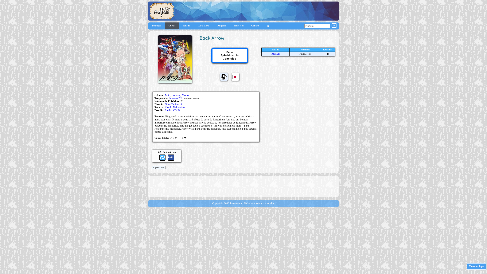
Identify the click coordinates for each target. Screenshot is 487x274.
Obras (172, 25)
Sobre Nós (239, 25)
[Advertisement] (243, 186)
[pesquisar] (334, 25)
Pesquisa (221, 25)
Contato (255, 25)
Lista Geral (204, 25)
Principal (156, 25)
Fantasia (176, 95)
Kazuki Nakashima (175, 107)
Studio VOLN (172, 110)
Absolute (275, 54)
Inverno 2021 (176, 98)
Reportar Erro (158, 168)
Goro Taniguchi (173, 104)
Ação (167, 95)
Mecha (185, 95)
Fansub (187, 25)
